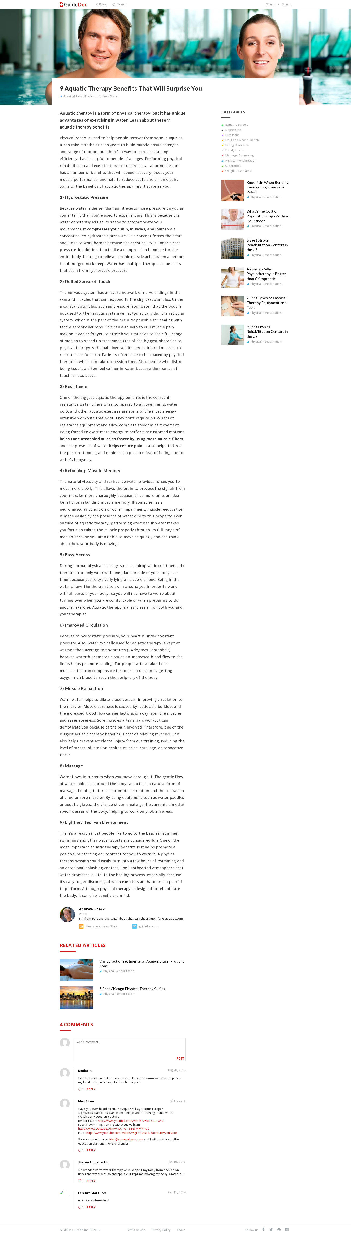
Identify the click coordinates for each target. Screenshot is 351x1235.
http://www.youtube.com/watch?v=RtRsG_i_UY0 (131, 1121)
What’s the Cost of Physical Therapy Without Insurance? (268, 216)
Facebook (263, 1230)
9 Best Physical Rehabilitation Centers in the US (267, 332)
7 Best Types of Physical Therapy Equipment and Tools (267, 303)
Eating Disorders (236, 145)
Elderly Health (234, 150)
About (181, 1230)
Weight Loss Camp (237, 171)
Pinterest (279, 1230)
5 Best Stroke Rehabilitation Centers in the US (267, 245)
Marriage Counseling (239, 155)
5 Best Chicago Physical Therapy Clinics (132, 988)
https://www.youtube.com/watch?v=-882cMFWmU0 (113, 1128)
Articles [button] (101, 4)
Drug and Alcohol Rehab (241, 140)
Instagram (287, 1230)
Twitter (271, 1230)
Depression (232, 130)
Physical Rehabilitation (79, 96)
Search (121, 4)
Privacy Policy (161, 1230)
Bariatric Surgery (236, 124)
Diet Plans (231, 135)
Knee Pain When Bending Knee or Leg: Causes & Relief (268, 187)
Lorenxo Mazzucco (92, 1193)
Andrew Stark (108, 96)
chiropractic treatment (156, 565)
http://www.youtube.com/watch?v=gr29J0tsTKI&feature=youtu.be (131, 1133)
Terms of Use (135, 1230)
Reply (91, 1089)
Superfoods (232, 166)
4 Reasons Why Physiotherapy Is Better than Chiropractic (266, 274)
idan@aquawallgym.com (126, 1139)
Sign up (287, 4)
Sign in (270, 4)
